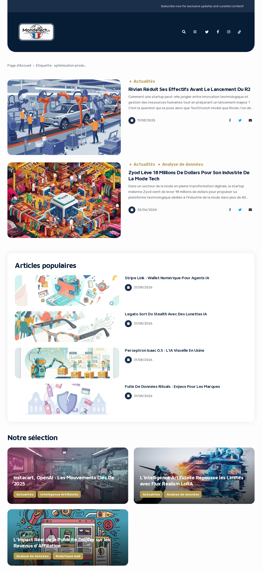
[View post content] (64, 117)
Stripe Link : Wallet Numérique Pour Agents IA (167, 277)
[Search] (184, 32)
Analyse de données (182, 164)
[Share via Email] (250, 120)
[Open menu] (195, 32)
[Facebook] (218, 32)
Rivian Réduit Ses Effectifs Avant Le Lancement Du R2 (189, 89)
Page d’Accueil (19, 65)
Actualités (144, 81)
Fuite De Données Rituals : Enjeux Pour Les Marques (172, 386)
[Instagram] (229, 32)
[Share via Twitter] (240, 120)
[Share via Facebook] (230, 120)
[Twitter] (207, 32)
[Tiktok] (239, 32)
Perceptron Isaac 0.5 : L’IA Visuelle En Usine (164, 350)
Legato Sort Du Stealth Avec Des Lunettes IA (166, 314)
